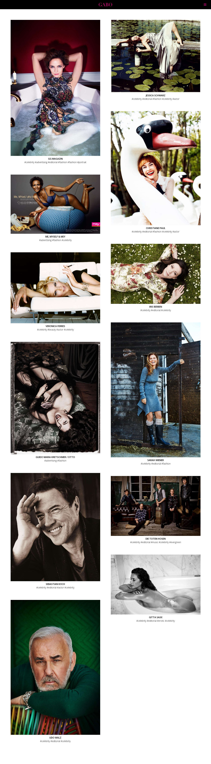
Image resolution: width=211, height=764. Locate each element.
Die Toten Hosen (156, 538)
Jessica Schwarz (155, 95)
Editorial (53, 162)
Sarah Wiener (155, 460)
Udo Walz (55, 737)
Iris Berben (155, 306)
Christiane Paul (155, 228)
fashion (73, 162)
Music (155, 542)
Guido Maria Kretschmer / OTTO (55, 457)
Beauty (52, 329)
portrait (82, 162)
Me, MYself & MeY (55, 236)
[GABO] (105, 5)
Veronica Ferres (55, 326)
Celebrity (30, 162)
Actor (176, 98)
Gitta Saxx (155, 617)
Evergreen (176, 542)
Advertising (41, 162)
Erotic (161, 620)
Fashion (63, 162)
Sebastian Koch (55, 584)
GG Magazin (55, 158)
